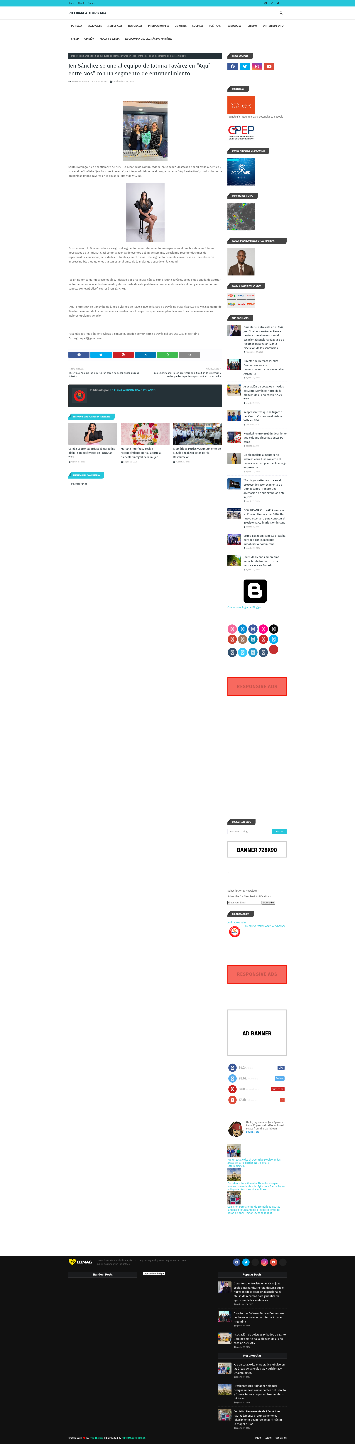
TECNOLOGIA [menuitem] (233, 25)
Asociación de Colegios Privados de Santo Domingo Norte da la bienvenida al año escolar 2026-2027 (264, 393)
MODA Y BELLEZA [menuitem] (109, 38)
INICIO (258, 1438)
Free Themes (96, 1438)
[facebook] (265, 3)
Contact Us (281, 1438)
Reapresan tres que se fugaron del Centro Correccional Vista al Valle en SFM (263, 416)
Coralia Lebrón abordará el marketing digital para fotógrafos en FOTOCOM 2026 (91, 453)
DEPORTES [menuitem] (181, 25)
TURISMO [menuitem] (251, 25)
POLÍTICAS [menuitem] (215, 25)
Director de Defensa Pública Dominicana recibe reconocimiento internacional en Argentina (264, 367)
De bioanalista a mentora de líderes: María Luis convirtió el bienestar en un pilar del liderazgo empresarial (265, 461)
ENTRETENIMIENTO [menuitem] (273, 25)
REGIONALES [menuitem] (135, 25)
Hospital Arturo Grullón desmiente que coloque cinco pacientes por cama (265, 438)
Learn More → (254, 1131)
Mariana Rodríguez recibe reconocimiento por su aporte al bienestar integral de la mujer (141, 453)
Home (71, 3)
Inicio (74, 56)
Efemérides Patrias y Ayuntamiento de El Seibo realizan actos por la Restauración (197, 453)
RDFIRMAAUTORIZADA (134, 1438)
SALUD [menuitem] (75, 38)
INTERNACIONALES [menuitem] (158, 25)
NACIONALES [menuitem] (94, 25)
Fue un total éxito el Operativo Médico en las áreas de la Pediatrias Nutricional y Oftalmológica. (254, 1163)
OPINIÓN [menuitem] (89, 38)
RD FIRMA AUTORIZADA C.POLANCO (90, 81)
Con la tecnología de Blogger (244, 607)
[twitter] (277, 3)
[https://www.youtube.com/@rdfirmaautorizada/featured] (281, 66)
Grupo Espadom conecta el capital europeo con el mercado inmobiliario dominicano (265, 540)
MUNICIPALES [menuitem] (115, 25)
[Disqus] (257, 750)
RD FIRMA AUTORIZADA (87, 13)
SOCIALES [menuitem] (197, 25)
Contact (91, 3)
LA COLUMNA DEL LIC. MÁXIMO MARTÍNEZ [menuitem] (148, 38)
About (81, 3)
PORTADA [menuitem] (76, 25)
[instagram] (272, 3)
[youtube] (269, 66)
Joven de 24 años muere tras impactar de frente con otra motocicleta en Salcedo (261, 561)
